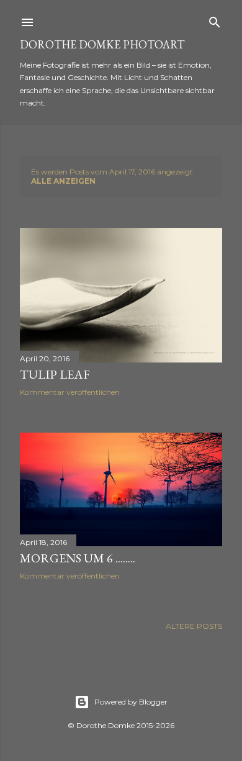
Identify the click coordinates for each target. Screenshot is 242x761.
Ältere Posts (194, 626)
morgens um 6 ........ (77, 558)
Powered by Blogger (131, 701)
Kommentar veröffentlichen (70, 392)
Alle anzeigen (63, 181)
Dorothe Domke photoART (102, 44)
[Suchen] (214, 19)
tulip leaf (55, 374)
